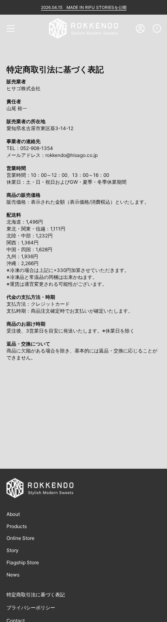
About (13, 514)
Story (12, 550)
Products (16, 526)
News (12, 575)
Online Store (20, 538)
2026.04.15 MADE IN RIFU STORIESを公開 (83, 7)
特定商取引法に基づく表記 (35, 595)
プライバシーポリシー (30, 608)
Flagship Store (22, 562)
